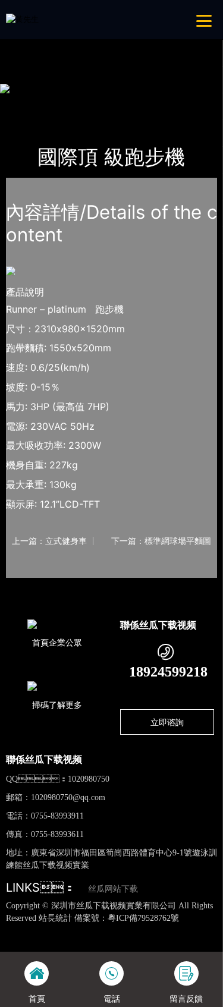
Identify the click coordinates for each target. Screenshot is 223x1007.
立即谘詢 (167, 722)
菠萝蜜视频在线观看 (155, 941)
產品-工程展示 (73, 103)
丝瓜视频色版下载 (62, 929)
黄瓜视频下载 (182, 929)
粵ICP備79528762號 (143, 918)
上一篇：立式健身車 (49, 541)
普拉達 (123, 103)
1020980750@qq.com (68, 797)
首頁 (25, 103)
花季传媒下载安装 (87, 941)
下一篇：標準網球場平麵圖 (161, 541)
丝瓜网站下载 (113, 889)
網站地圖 (15, 929)
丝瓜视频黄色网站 (126, 929)
